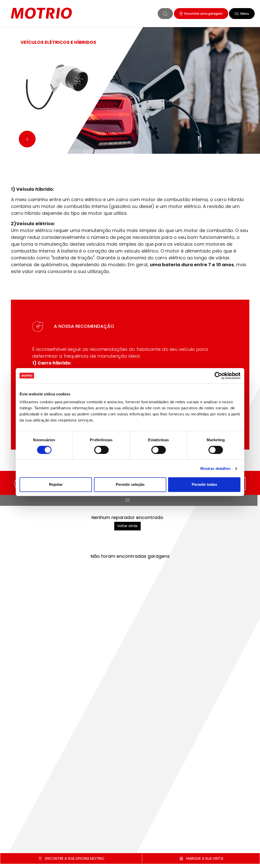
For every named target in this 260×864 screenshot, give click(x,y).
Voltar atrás (127, 525)
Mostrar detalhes (215, 468)
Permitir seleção (130, 484)
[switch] (101, 450)
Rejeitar (56, 484)
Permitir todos (204, 484)
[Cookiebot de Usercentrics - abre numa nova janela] (218, 375)
